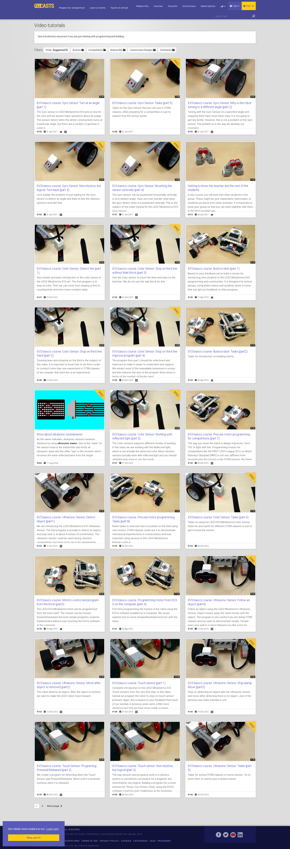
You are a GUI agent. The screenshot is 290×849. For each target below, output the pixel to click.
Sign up (250, 6)
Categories (140, 841)
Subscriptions (208, 6)
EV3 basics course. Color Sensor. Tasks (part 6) (218, 517)
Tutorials (172, 6)
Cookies (126, 841)
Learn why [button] (52, 829)
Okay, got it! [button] (34, 837)
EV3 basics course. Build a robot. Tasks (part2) (218, 351)
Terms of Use (89, 841)
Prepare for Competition (72, 8)
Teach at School (119, 8)
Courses (158, 6)
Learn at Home (98, 8)
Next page (53, 806)
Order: (55, 50)
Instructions (189, 6)
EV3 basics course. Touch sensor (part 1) (138, 683)
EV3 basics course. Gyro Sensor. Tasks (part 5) (142, 103)
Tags (153, 841)
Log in (235, 6)
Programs (164, 841)
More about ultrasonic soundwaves (59, 434)
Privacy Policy (109, 841)
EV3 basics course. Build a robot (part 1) (213, 268)
